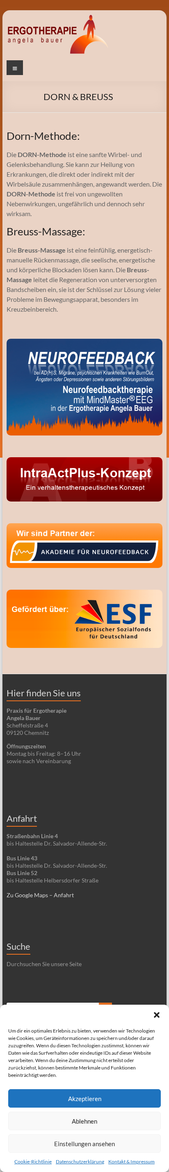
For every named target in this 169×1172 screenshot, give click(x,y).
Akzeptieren (84, 1098)
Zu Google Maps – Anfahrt (40, 895)
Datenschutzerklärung (80, 1161)
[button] (157, 1015)
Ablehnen (84, 1121)
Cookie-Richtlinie (33, 1161)
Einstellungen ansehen (84, 1143)
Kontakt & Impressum (131, 1161)
